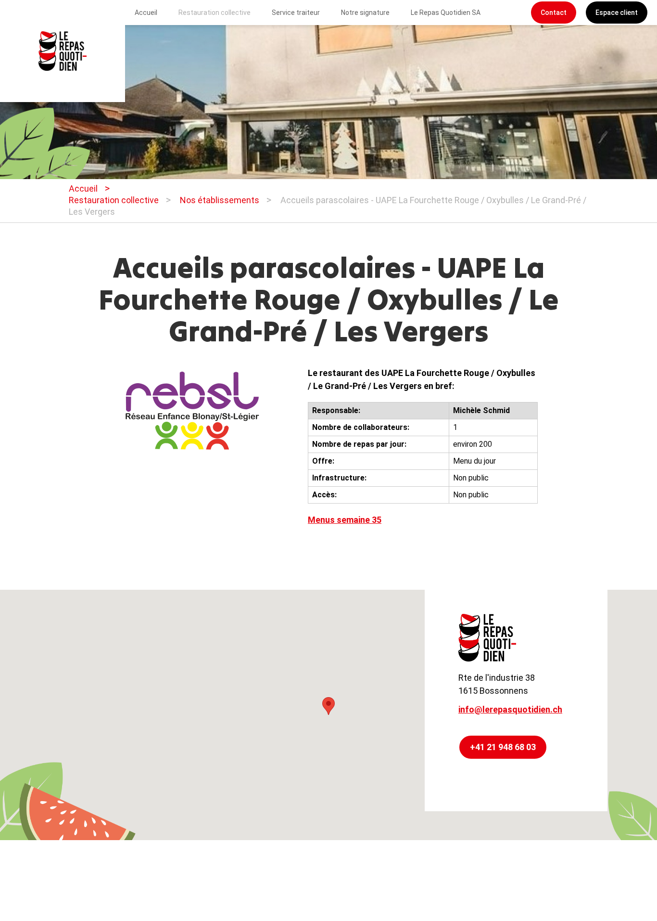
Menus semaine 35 (344, 520)
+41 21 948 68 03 (503, 747)
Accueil (146, 12)
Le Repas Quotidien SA (445, 12)
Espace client (616, 12)
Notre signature (365, 12)
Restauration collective (214, 12)
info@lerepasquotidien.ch (510, 709)
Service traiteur (296, 12)
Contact (554, 12)
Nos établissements (219, 200)
